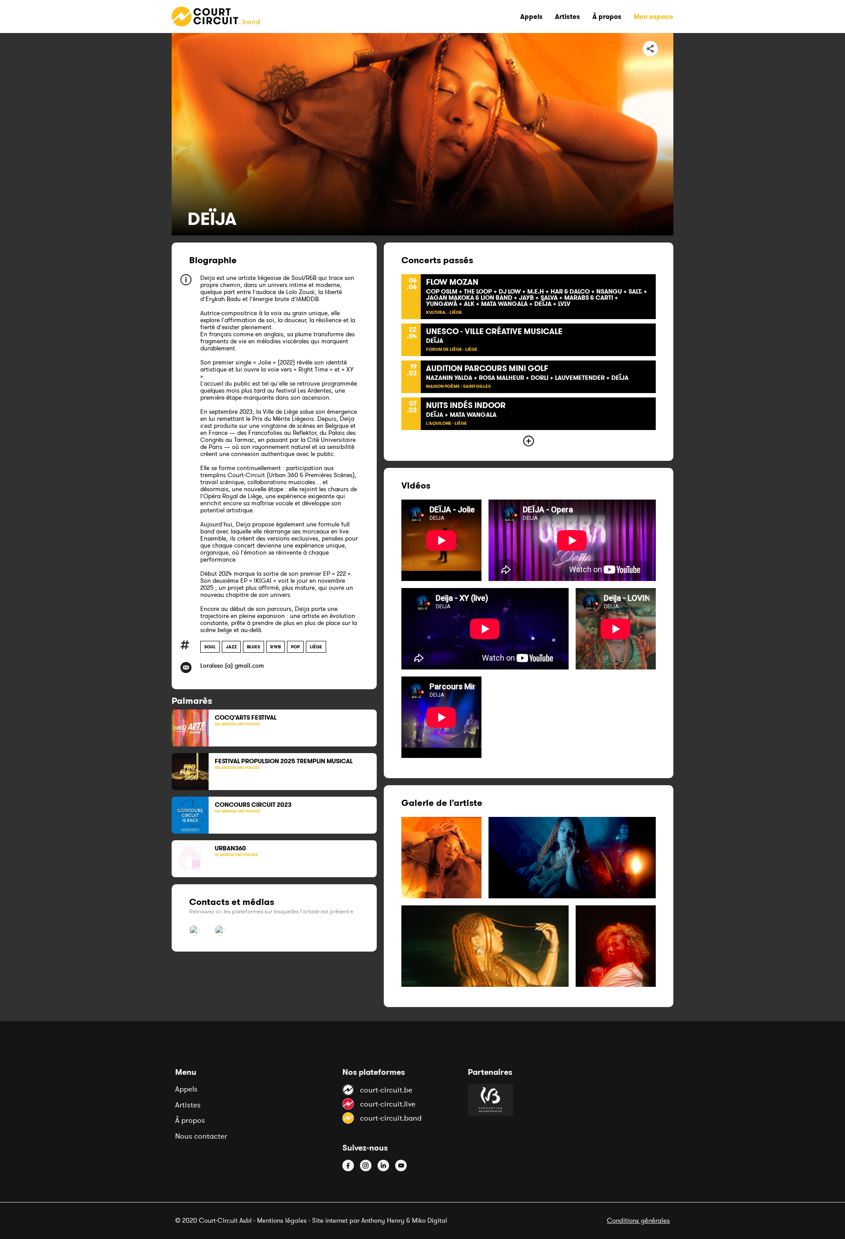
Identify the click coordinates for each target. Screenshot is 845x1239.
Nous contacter (201, 1136)
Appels (186, 1089)
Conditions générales (638, 1220)
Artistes (188, 1105)
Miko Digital (429, 1220)
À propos (190, 1120)
